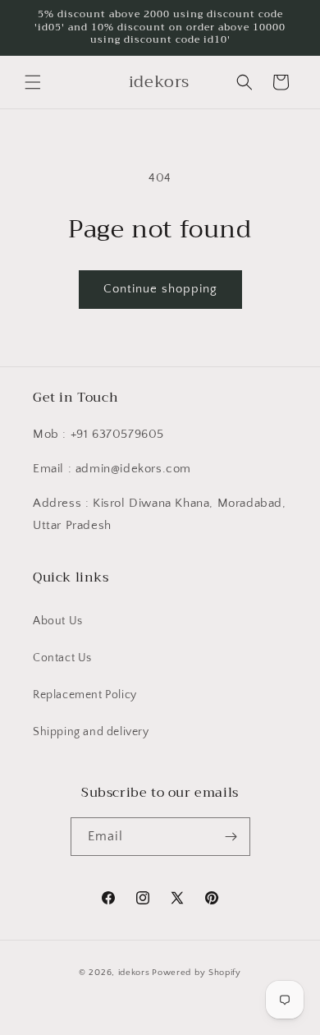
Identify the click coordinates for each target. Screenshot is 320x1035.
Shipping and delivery (91, 731)
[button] (33, 82)
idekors (134, 973)
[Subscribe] (231, 836)
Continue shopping (160, 289)
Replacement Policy (85, 695)
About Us (58, 621)
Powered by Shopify (196, 973)
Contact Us (62, 658)
